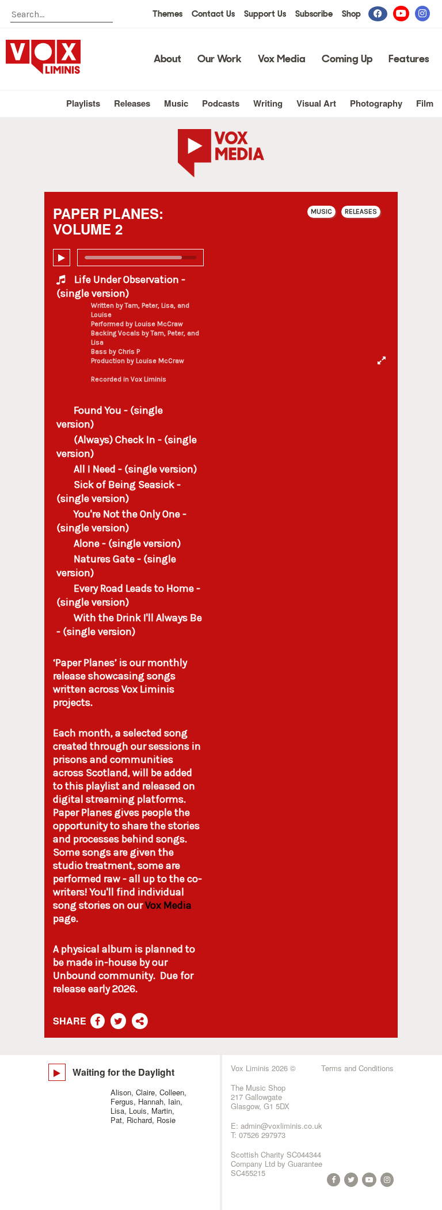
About (167, 59)
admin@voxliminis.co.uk (281, 1125)
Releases (132, 103)
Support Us (265, 14)
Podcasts (220, 103)
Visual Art (316, 103)
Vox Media (282, 59)
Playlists (83, 103)
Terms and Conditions (357, 1067)
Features (408, 59)
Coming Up (347, 59)
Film (424, 103)
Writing (268, 103)
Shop (351, 14)
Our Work (219, 59)
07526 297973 (262, 1134)
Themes (167, 14)
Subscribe (314, 14)
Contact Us (213, 14)
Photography (376, 103)
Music (176, 103)
